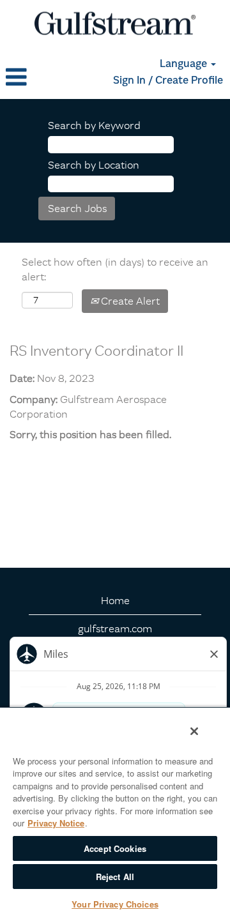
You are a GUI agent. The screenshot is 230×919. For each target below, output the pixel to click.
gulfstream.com (115, 628)
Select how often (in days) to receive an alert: (115, 269)
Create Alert (129, 300)
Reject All (115, 876)
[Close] (194, 731)
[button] (38, 77)
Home (115, 600)
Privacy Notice (55, 823)
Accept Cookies (115, 848)
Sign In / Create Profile (168, 81)
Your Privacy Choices (115, 904)
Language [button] (185, 64)
